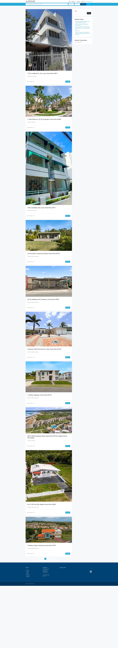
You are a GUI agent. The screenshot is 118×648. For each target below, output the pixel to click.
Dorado (27, 573)
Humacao (27, 571)
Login (91, 1)
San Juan (27, 570)
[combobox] (71, 4)
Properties (73, 1)
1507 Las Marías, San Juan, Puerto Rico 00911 (41, 207)
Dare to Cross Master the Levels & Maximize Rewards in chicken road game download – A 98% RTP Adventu (83, 33)
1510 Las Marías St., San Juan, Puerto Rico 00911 (42, 73)
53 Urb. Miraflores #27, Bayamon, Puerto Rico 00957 (43, 299)
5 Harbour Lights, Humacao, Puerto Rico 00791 (41, 545)
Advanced (83, 4)
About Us (78, 1)
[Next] (52, 559)
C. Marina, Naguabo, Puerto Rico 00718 (39, 395)
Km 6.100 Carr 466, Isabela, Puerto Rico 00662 (41, 504)
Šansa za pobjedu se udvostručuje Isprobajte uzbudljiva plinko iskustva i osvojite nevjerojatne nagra (82, 28)
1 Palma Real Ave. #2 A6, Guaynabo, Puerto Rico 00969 (44, 119)
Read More (67, 81)
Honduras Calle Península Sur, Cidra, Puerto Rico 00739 (44, 349)
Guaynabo (27, 576)
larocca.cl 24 (77, 30)
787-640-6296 (88, 1)
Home (69, 1)
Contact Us (82, 1)
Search (89, 4)
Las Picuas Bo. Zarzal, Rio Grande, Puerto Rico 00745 (43, 253)
